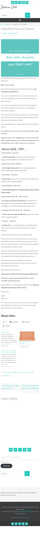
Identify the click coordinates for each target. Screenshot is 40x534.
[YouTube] (12, 2)
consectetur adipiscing (25, 510)
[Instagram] (23, 2)
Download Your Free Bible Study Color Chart (10, 385)
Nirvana (20, 516)
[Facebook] (19, 2)
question (25, 372)
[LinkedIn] (26, 2)
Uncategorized (7, 24)
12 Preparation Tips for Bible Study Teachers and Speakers (30, 385)
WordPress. (26, 516)
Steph (5, 33)
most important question (15, 372)
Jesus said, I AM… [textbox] (14, 148)
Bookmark (6, 375)
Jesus (5, 372)
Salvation (31, 372)
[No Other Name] (10, 339)
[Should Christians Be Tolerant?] (27, 335)
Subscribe (6, 464)
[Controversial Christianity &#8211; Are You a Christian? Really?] (10, 358)
